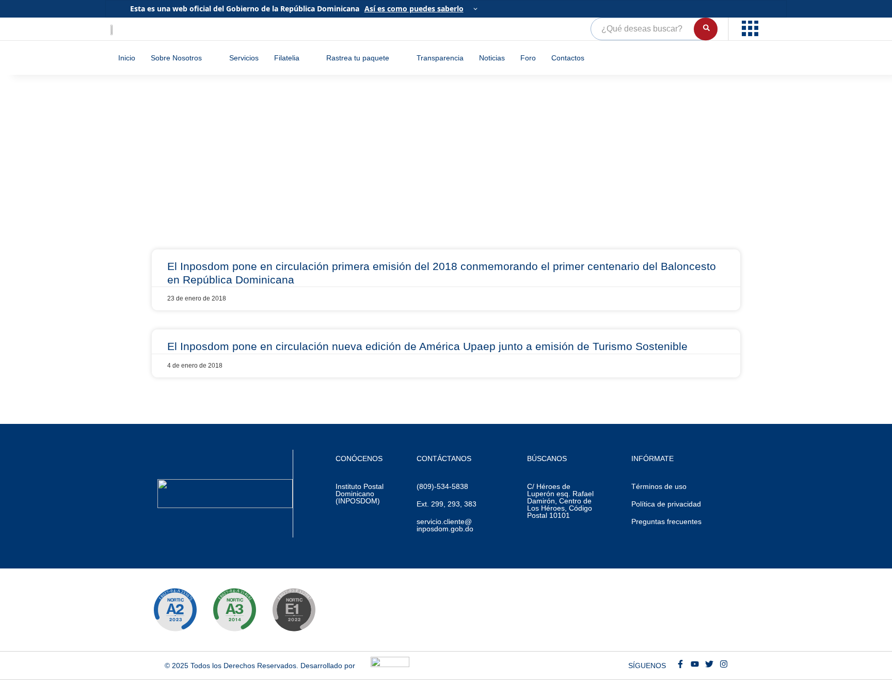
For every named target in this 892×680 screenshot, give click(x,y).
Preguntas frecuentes (666, 521)
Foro (528, 58)
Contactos (567, 58)
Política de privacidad (666, 504)
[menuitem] (751, 29)
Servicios (244, 58)
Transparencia (440, 58)
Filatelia (286, 58)
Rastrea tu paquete (357, 58)
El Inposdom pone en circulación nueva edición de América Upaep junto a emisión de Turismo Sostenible (427, 346)
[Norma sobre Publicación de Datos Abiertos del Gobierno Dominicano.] (234, 610)
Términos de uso (659, 486)
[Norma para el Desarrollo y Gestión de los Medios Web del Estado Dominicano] (175, 610)
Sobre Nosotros (176, 58)
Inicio (126, 58)
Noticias (492, 58)
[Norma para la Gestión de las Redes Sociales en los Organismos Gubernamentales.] (294, 610)
